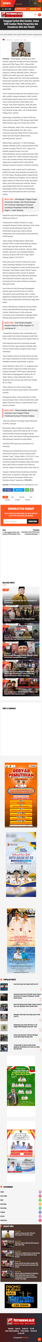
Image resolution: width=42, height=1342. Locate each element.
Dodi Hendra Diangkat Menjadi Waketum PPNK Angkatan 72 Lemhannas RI (19, 325)
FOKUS (12, 497)
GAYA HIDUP (21, 497)
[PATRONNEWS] (21, 1325)
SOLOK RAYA (27, 500)
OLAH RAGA (7, 500)
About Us (17, 1329)
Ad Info (32, 1329)
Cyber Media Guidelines (12, 1331)
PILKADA (2, 1212)
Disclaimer (33, 1331)
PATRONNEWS (25, 1338)
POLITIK (2, 1216)
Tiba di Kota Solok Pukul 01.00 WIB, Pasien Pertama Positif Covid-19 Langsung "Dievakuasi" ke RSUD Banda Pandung (27, 996)
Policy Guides (25, 1331)
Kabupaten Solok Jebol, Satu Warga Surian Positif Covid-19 (27, 1015)
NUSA (31, 497)
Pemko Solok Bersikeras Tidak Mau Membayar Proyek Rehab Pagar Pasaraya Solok (26, 1036)
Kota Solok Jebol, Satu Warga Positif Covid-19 (26, 984)
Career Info (21, 1333)
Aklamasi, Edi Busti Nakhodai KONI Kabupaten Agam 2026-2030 (19, 620)
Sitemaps (11, 1329)
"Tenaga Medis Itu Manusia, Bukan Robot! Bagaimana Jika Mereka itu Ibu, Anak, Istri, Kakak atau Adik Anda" (27, 1047)
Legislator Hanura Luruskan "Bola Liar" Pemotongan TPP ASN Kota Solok (20, 602)
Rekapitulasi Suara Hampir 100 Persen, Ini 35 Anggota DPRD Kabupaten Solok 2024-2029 (25, 1026)
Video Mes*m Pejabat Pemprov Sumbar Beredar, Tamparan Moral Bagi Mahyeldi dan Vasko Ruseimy (19, 638)
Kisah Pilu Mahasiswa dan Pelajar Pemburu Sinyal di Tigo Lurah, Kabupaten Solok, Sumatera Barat (27, 1005)
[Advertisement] (21, 559)
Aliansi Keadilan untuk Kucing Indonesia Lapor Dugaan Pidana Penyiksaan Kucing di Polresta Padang (21, 413)
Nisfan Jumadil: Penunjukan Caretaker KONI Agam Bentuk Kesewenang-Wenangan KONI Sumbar (21, 657)
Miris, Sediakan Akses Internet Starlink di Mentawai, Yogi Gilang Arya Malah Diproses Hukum (21, 693)
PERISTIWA (17, 500)
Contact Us (25, 1329)
